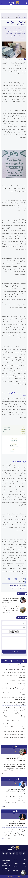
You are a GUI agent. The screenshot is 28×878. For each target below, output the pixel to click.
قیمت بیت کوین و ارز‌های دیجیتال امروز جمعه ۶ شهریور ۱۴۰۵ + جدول (13, 703)
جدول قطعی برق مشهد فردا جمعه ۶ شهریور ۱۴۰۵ (14, 737)
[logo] (14, 3)
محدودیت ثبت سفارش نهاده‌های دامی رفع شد (15, 669)
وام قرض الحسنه (14, 585)
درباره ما (24, 870)
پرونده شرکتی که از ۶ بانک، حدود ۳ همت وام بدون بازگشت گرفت (10, 599)
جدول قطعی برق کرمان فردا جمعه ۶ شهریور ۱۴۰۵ (14, 734)
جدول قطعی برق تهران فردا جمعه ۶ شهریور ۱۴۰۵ (14, 731)
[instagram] (13, 853)
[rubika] (6, 853)
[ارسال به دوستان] (8, 17)
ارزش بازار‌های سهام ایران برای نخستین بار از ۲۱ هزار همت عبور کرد (13, 717)
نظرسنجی (23, 863)
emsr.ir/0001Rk (21, 578)
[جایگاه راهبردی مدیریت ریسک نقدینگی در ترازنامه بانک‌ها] (22, 784)
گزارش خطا (13, 579)
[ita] (20, 853)
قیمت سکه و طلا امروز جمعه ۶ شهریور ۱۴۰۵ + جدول (14, 721)
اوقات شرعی (15, 867)
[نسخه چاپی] (2, 17)
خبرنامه (16, 863)
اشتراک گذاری (21, 582)
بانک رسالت (22, 589)
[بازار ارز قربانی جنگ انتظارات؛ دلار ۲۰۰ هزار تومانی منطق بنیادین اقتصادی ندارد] (22, 752)
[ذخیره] (5, 17)
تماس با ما (15, 870)
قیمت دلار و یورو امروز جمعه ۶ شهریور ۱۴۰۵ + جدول (14, 713)
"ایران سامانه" (11, 876)
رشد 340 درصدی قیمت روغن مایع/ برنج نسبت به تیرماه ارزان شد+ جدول (13, 698)
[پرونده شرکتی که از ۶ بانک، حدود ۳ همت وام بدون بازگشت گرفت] (23, 600)
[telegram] (17, 853)
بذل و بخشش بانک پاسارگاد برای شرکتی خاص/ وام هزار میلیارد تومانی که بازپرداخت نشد (10, 609)
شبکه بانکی (20, 15)
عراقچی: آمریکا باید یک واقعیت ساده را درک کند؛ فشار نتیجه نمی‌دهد (13, 676)
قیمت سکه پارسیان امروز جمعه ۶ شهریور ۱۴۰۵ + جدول (13, 693)
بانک (25, 15)
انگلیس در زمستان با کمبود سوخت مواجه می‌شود (14, 710)
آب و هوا (24, 867)
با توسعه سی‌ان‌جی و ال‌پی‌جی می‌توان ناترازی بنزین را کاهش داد (13, 689)
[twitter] (24, 853)
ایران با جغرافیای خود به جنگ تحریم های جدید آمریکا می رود (13, 684)
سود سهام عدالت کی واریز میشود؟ (17, 680)
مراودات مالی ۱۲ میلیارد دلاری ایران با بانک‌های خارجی (13, 727)
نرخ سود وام (14, 589)
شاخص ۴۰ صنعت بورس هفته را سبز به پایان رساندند (14, 724)
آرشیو (24, 860)
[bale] (10, 853)
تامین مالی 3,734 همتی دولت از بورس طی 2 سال (14, 707)
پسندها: (6, 579)
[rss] (3, 853)
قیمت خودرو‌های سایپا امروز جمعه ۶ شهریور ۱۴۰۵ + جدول (13, 666)
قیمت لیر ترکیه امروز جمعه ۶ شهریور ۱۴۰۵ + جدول (14, 672)
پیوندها (16, 860)
